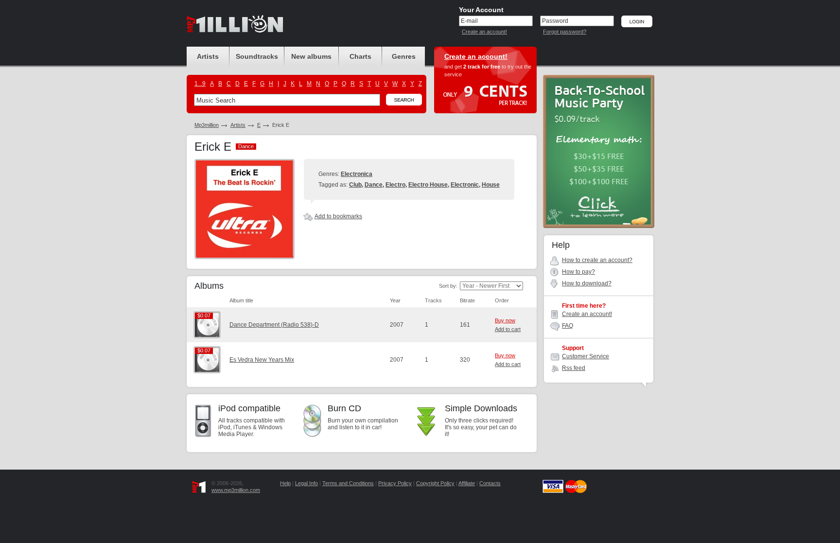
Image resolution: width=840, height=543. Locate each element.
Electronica (356, 174)
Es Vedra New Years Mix (261, 359)
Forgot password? (564, 32)
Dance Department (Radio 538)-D (274, 324)
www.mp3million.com (235, 490)
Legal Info (306, 483)
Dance (374, 184)
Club (355, 184)
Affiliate (466, 483)
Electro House (428, 184)
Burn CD (344, 408)
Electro (395, 184)
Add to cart (508, 329)
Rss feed (573, 368)
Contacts (490, 483)
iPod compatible (249, 408)
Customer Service (585, 356)
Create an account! (484, 32)
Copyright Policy (435, 483)
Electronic (465, 184)
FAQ (567, 325)
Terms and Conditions (348, 483)
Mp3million (206, 125)
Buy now (505, 320)
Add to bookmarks (338, 216)
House (491, 184)
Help (285, 483)
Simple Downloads (481, 408)
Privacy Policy (395, 483)
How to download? (587, 283)
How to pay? (578, 271)
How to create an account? (597, 260)
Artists (237, 125)
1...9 (200, 83)
